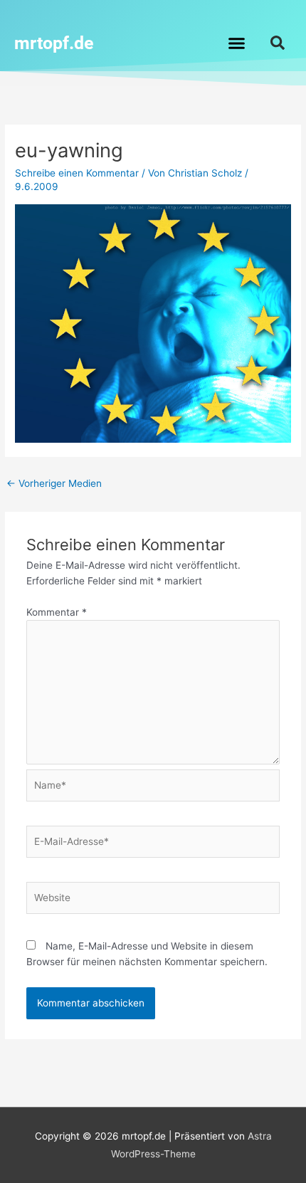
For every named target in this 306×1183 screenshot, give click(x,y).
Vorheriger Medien (54, 483)
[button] (236, 42)
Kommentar (56, 612)
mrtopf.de (54, 43)
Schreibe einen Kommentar (77, 173)
